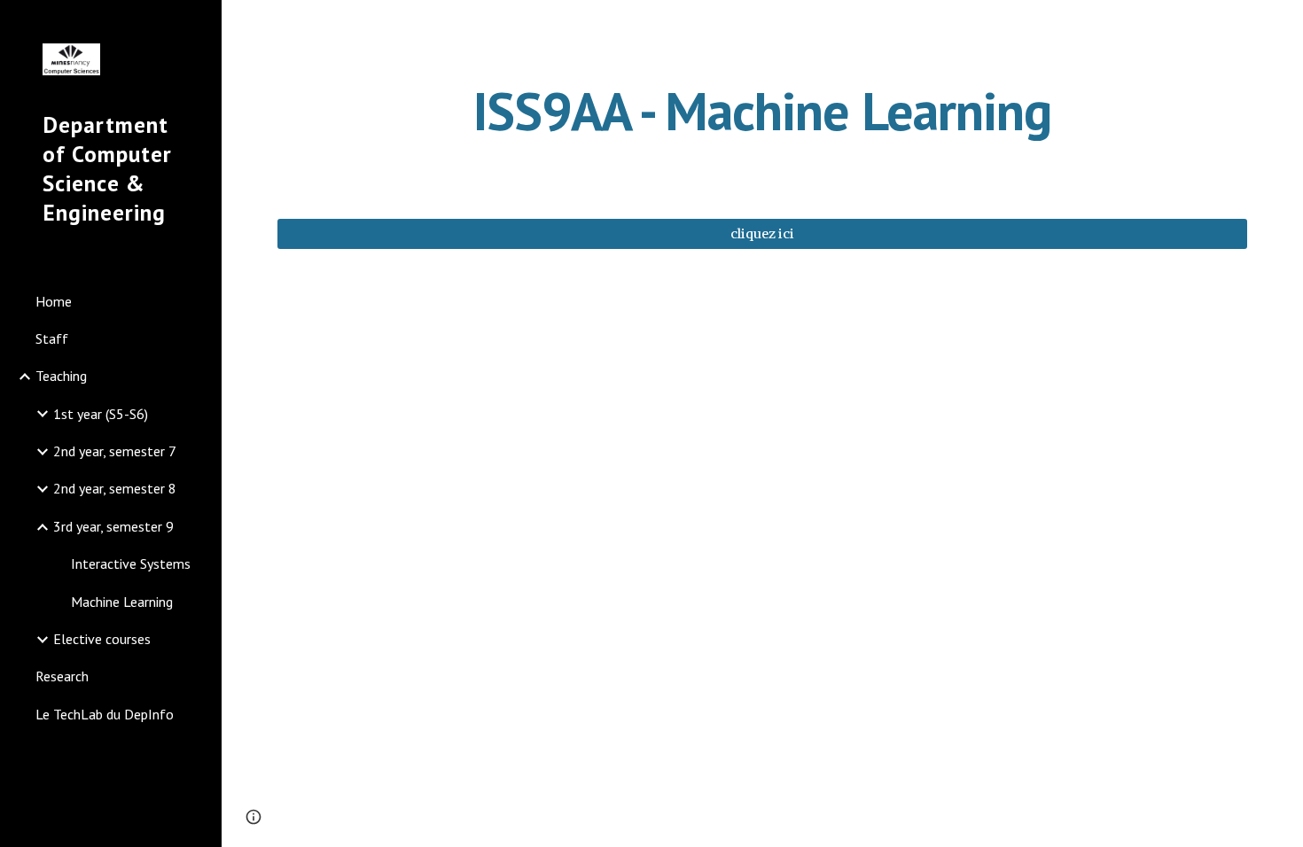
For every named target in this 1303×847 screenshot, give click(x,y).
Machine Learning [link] (122, 601)
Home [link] (53, 301)
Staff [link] (51, 338)
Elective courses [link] (102, 639)
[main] (762, 110)
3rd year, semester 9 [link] (113, 526)
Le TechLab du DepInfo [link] (104, 714)
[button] (1281, 25)
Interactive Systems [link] (131, 563)
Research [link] (62, 676)
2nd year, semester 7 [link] (114, 451)
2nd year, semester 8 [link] (114, 488)
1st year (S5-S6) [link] (100, 414)
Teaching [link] (61, 376)
